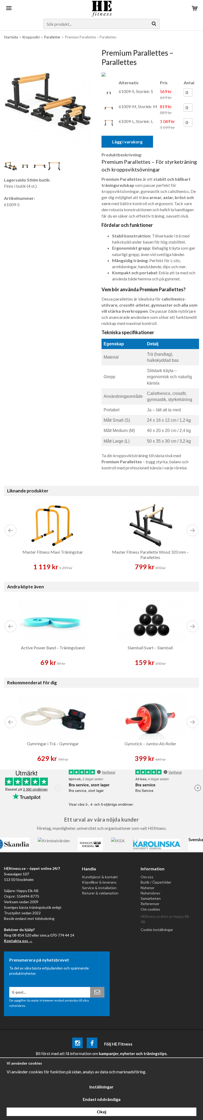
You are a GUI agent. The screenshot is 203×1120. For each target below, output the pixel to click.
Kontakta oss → (18, 940)
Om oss (147, 877)
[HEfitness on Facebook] (92, 1043)
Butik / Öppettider (156, 882)
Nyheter (147, 887)
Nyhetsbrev (150, 893)
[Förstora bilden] (48, 101)
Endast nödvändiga (102, 1099)
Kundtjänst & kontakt (100, 877)
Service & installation (99, 887)
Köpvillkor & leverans (99, 882)
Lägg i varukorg (127, 141)
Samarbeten (151, 898)
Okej (101, 1111)
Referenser (150, 903)
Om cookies (150, 909)
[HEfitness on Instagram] (77, 1043)
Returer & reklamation (100, 893)
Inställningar (101, 1086)
